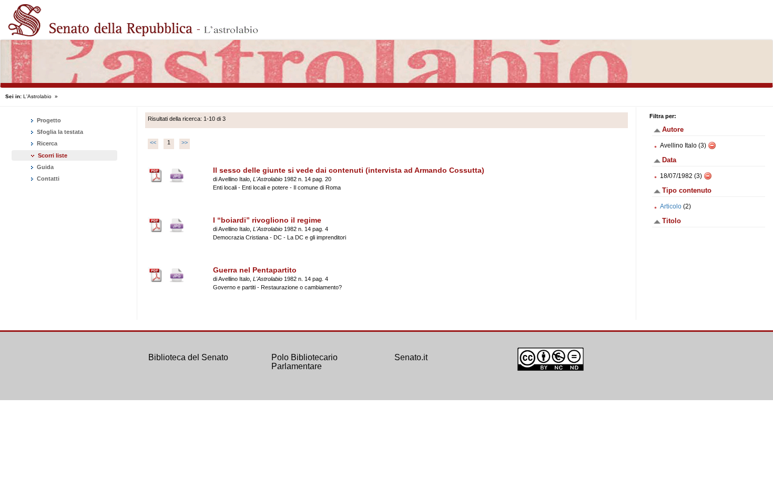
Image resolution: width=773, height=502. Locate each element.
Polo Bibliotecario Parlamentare (304, 362)
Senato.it (411, 357)
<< (153, 142)
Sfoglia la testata (59, 132)
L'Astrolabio (37, 96)
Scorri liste (52, 155)
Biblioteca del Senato (188, 357)
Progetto (48, 120)
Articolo (671, 206)
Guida (44, 167)
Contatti (47, 178)
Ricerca (46, 143)
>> (184, 142)
